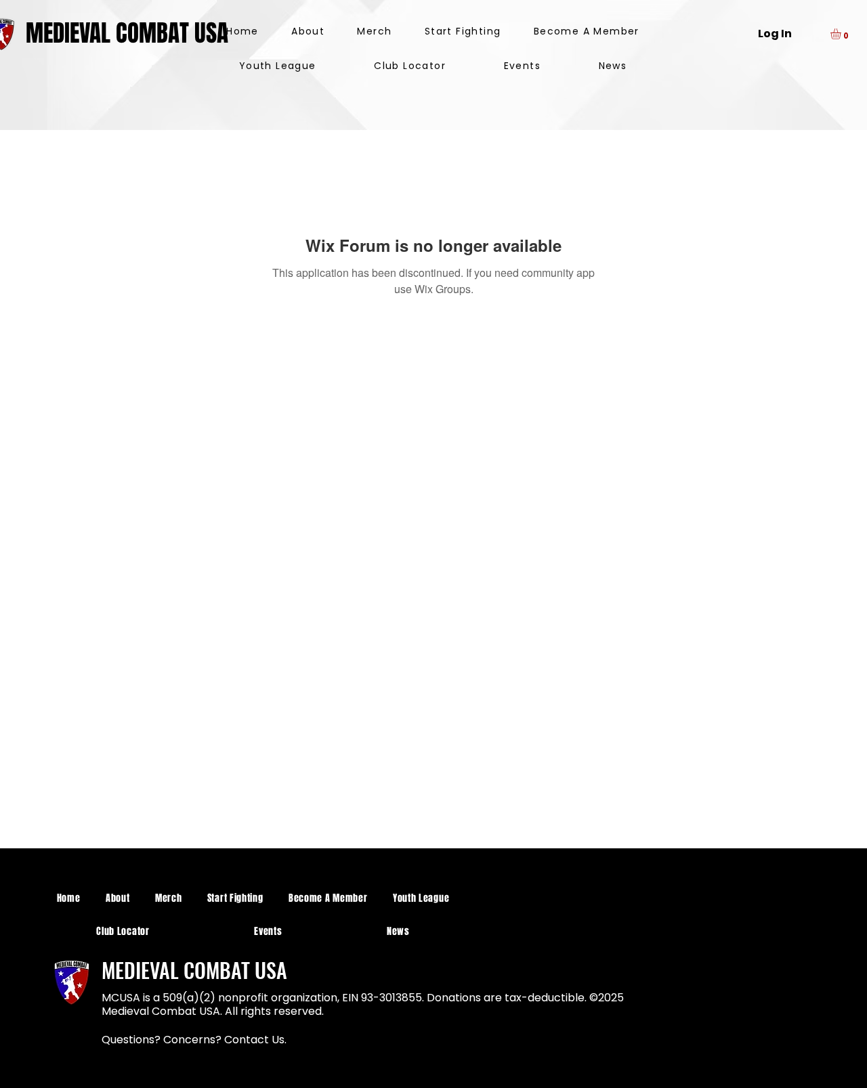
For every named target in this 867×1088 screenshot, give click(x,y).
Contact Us (254, 1039)
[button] (841, 33)
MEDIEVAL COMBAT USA (127, 33)
